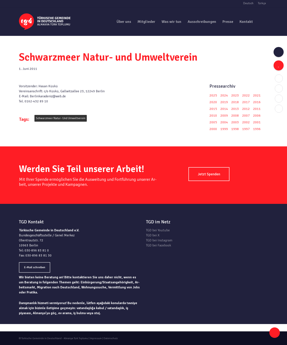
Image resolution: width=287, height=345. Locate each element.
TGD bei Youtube (158, 230)
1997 (246, 129)
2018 (235, 102)
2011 (257, 109)
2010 (213, 115)
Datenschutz (111, 338)
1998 (235, 129)
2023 (235, 95)
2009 (224, 115)
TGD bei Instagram (159, 240)
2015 (213, 109)
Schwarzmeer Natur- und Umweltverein (60, 118)
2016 (257, 102)
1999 (224, 129)
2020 (213, 102)
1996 (257, 129)
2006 (257, 115)
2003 (235, 122)
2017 (246, 102)
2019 (224, 102)
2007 (246, 115)
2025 (213, 95)
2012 (246, 109)
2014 (224, 109)
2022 (246, 95)
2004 (224, 122)
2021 (257, 95)
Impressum (96, 338)
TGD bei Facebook (158, 245)
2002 (246, 122)
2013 (235, 109)
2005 (213, 122)
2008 (235, 115)
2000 (213, 129)
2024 (224, 95)
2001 (257, 122)
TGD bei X (152, 235)
